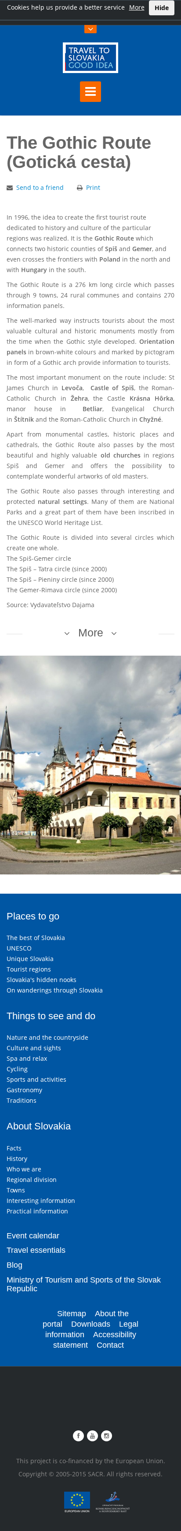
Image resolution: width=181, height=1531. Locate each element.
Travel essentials (36, 1250)
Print (93, 187)
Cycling (17, 1069)
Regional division (32, 1179)
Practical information (37, 1211)
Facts (14, 1148)
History (17, 1158)
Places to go (33, 916)
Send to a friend (40, 187)
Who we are (24, 1169)
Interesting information (41, 1200)
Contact (110, 1345)
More (137, 7)
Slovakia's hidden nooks (41, 979)
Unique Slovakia (30, 958)
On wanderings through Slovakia (55, 990)
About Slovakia (39, 1126)
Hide (162, 7)
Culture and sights (34, 1048)
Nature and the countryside (47, 1037)
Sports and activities (36, 1079)
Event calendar (33, 1235)
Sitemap (71, 1313)
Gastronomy (24, 1090)
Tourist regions (29, 969)
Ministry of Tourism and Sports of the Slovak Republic (84, 1284)
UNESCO (19, 948)
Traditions (21, 1100)
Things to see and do (51, 1015)
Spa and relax (27, 1058)
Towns (16, 1190)
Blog (14, 1265)
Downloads (90, 1324)
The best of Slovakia (36, 937)
